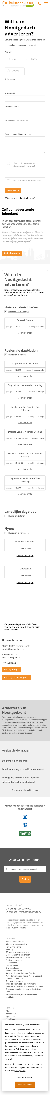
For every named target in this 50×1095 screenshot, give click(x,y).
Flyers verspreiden (14, 970)
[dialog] (25, 1055)
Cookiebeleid (11, 963)
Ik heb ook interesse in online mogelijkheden (23, 165)
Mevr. (34, 59)
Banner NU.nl (12, 965)
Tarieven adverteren (14, 981)
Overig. (15, 70)
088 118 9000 (8, 646)
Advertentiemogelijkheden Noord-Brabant (24, 976)
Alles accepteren (25, 1085)
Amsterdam (11, 1014)
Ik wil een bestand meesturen (26, 180)
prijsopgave (16, 241)
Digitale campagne (14, 960)
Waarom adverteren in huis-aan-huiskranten (25, 986)
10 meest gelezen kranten (17, 952)
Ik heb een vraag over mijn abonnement (23, 769)
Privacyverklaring (18, 928)
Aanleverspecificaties (15, 941)
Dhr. (14, 59)
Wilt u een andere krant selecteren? (20, 198)
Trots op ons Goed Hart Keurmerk (21, 984)
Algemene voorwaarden (16, 944)
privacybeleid (19, 1071)
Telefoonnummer (12, 106)
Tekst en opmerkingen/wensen (18, 134)
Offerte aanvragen (25, 555)
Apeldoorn (10, 1016)
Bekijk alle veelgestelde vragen (25, 790)
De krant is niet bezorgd (14, 761)
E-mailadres (10, 93)
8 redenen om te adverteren (18, 955)
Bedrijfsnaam (16, 120)
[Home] (18, 4)
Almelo (9, 1011)
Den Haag (10, 1019)
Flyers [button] (9, 528)
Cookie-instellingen (25, 1077)
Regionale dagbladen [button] (21, 350)
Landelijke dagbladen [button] (21, 511)
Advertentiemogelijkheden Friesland (21, 973)
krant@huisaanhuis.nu (13, 649)
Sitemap (9, 949)
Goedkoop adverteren (15, 978)
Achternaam (10, 79)
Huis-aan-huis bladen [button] (21, 307)
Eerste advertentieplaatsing (18, 957)
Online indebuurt (13, 968)
